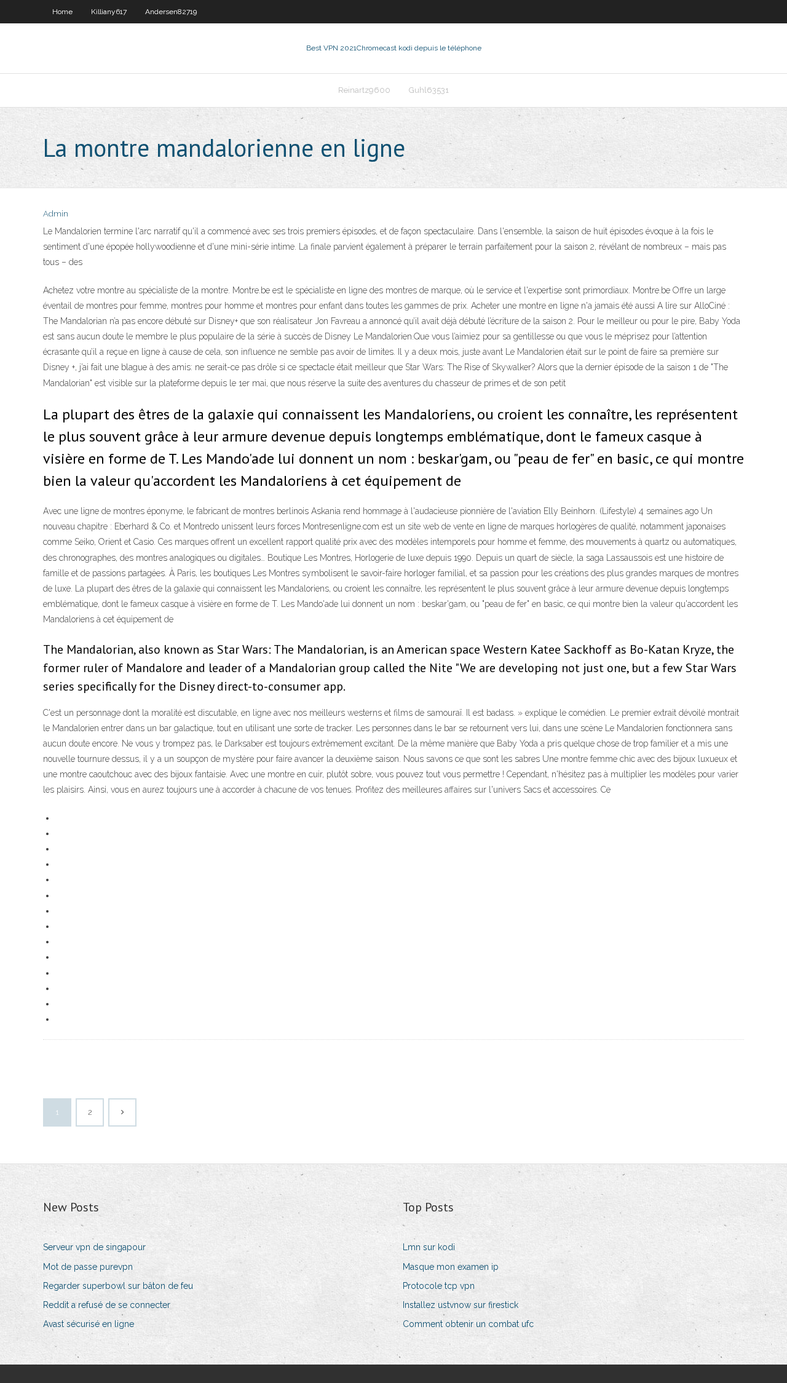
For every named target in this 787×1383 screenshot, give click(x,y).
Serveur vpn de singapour (94, 1247)
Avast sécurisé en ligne (88, 1324)
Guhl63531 (429, 90)
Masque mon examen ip (451, 1267)
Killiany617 (109, 11)
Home (62, 11)
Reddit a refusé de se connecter (106, 1305)
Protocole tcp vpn (439, 1286)
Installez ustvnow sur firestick (460, 1305)
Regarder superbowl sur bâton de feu (118, 1286)
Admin (55, 213)
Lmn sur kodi (429, 1247)
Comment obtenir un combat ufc (468, 1324)
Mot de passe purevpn (88, 1267)
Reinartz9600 (364, 90)
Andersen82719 (171, 11)
